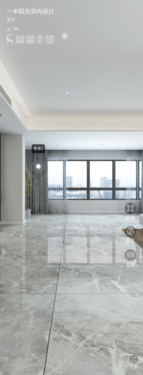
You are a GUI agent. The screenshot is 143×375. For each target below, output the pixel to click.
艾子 (11, 20)
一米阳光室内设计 (31, 11)
